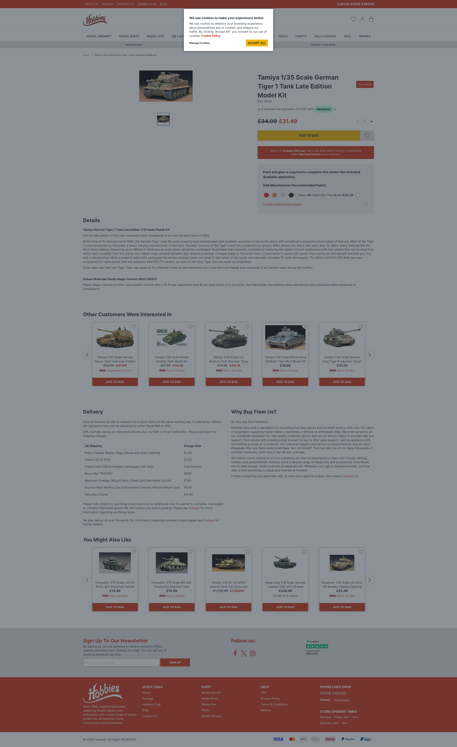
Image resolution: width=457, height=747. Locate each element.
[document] (228, 31)
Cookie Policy (210, 35)
